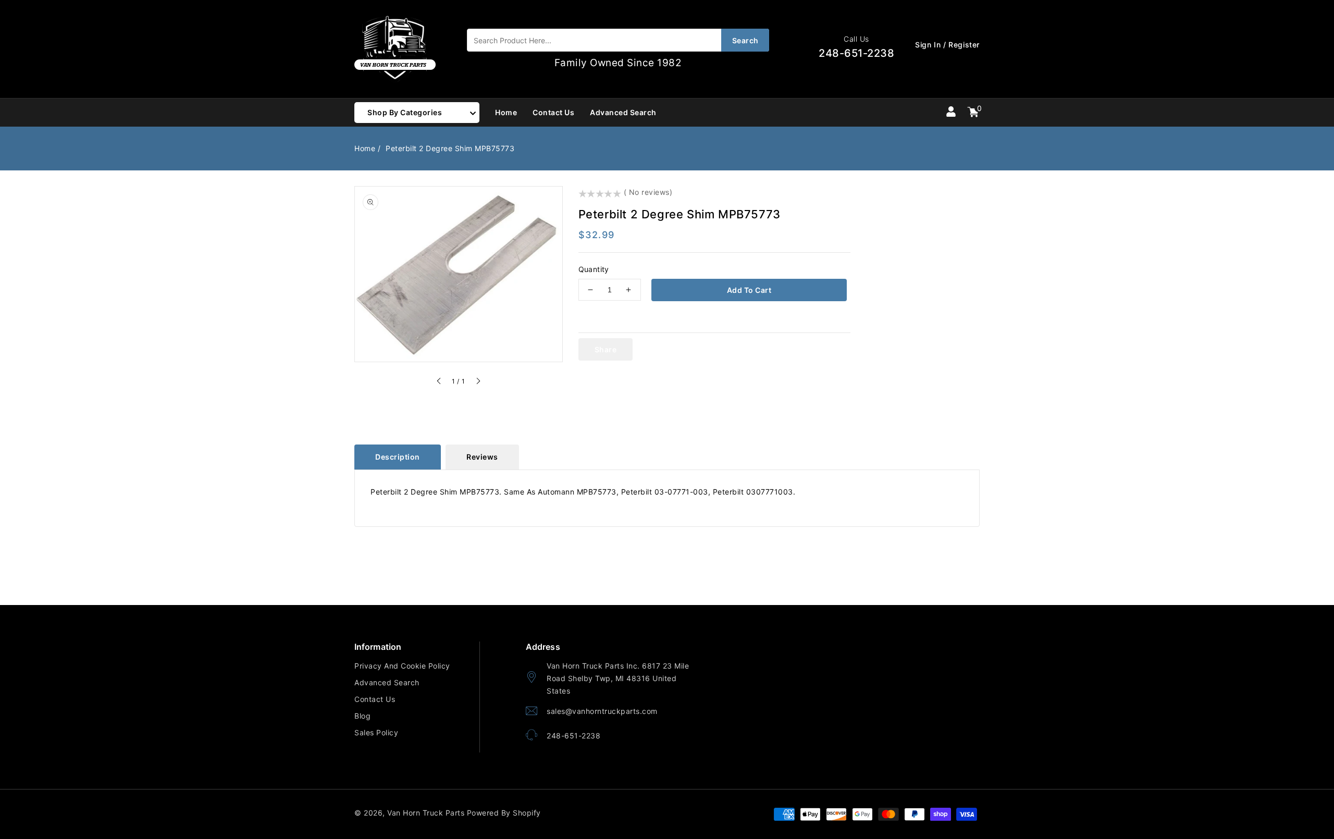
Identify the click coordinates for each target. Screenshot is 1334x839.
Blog (362, 715)
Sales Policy (376, 732)
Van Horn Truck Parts (425, 812)
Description (397, 456)
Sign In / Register (947, 44)
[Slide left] (439, 382)
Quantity (593, 269)
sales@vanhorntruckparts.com (602, 711)
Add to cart (749, 290)
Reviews (482, 456)
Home (364, 148)
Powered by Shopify (504, 812)
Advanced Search (386, 682)
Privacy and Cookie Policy (402, 665)
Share (606, 349)
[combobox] (618, 40)
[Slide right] (478, 382)
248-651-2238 (573, 735)
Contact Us (374, 699)
